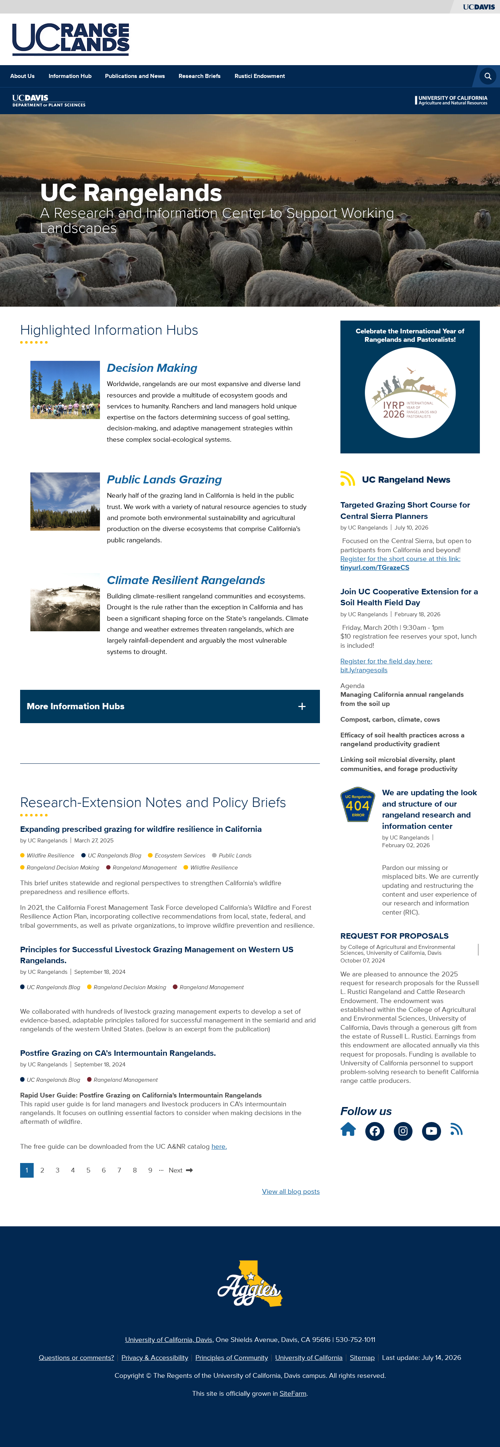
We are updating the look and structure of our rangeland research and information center (429, 809)
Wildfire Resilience (50, 855)
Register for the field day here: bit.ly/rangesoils (386, 665)
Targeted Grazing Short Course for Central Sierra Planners (405, 510)
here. (219, 1146)
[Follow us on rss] (457, 1132)
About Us (22, 76)
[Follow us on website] (348, 1132)
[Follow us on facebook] (374, 1131)
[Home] (70, 39)
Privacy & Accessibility (155, 1357)
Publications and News (135, 76)
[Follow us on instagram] (403, 1131)
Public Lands (235, 855)
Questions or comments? (76, 1357)
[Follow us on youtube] (431, 1131)
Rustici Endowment (260, 76)
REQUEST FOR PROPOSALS (394, 936)
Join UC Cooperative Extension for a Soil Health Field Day (409, 597)
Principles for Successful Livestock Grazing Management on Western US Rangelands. (157, 954)
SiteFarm (293, 1393)
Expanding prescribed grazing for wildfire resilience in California (141, 829)
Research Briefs (200, 76)
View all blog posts (291, 1191)
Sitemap (362, 1357)
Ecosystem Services (180, 855)
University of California (309, 1357)
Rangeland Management (145, 867)
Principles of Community (231, 1357)
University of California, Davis (168, 1340)
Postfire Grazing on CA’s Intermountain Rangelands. (118, 1053)
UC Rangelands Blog (114, 855)
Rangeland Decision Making (63, 867)
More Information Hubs (75, 706)
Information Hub (70, 76)
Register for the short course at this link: (400, 563)
